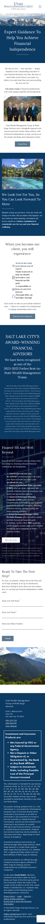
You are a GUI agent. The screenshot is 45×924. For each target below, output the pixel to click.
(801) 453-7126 (11, 720)
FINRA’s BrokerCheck (12, 914)
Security (27, 896)
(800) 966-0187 (11, 723)
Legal (19, 896)
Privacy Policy (9, 896)
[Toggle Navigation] (40, 7)
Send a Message (11, 726)
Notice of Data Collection (14, 899)
